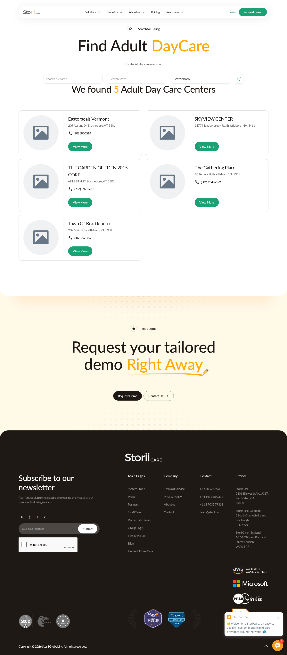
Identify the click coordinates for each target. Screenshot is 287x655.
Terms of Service (174, 489)
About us (169, 504)
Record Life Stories (140, 520)
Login (232, 12)
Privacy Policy (173, 496)
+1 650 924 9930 (210, 489)
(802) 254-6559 (211, 182)
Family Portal (136, 535)
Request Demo (127, 396)
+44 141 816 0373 (211, 496)
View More (80, 146)
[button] (93, 12)
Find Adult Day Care (140, 551)
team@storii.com (210, 512)
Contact (169, 512)
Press (131, 496)
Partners (133, 504)
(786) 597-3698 (84, 189)
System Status (136, 489)
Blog (131, 543)
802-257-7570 (83, 238)
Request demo (252, 12)
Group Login (136, 528)
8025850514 (82, 133)
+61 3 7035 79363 (211, 504)
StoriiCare (134, 512)
